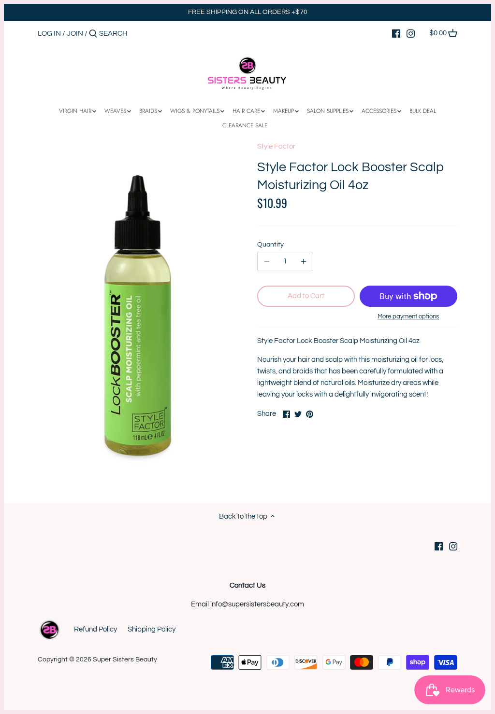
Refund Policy (95, 629)
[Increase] (303, 261)
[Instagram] (411, 33)
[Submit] (93, 34)
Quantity (270, 244)
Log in (49, 33)
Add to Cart (306, 296)
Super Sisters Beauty (125, 659)
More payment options (408, 316)
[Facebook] (396, 33)
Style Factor (276, 146)
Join (75, 33)
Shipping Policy (151, 629)
